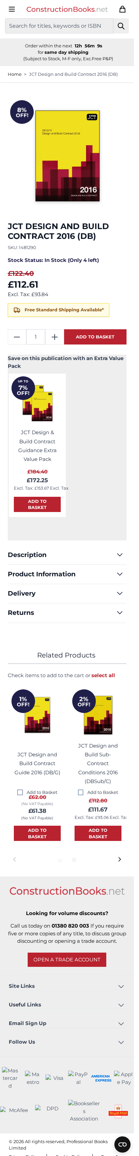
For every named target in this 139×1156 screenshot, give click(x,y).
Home (15, 74)
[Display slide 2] (74, 859)
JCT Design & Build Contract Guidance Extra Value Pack (37, 445)
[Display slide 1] (60, 859)
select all (103, 675)
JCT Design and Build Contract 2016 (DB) (73, 74)
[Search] (121, 26)
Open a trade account (67, 959)
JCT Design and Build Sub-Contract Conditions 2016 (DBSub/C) (98, 763)
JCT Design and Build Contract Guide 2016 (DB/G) (37, 763)
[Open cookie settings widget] (122, 1144)
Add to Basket (42, 792)
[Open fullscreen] (67, 157)
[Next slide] (119, 859)
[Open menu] (12, 9)
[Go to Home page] (67, 9)
